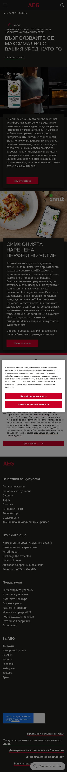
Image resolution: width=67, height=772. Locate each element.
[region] (33, 386)
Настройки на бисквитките (33, 396)
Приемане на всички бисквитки (33, 404)
